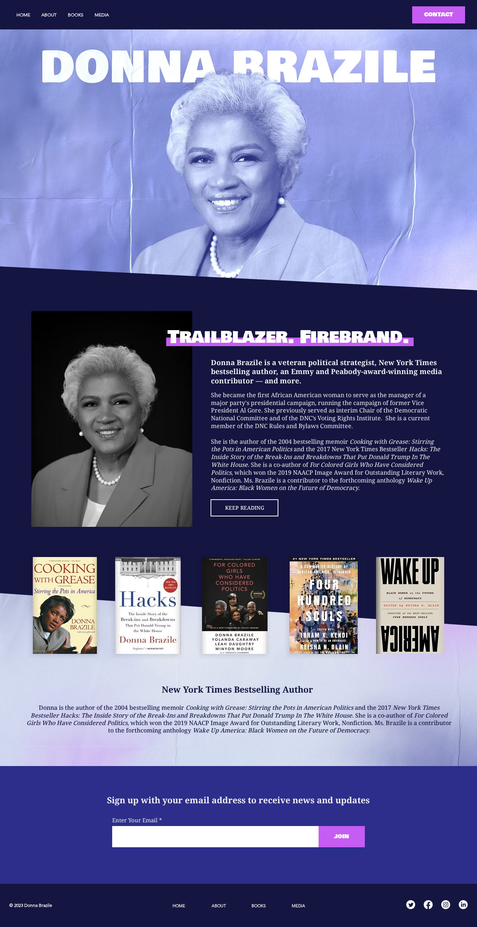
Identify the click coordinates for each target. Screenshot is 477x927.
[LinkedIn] (463, 904)
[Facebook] (428, 904)
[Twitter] (410, 904)
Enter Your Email (135, 820)
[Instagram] (445, 904)
